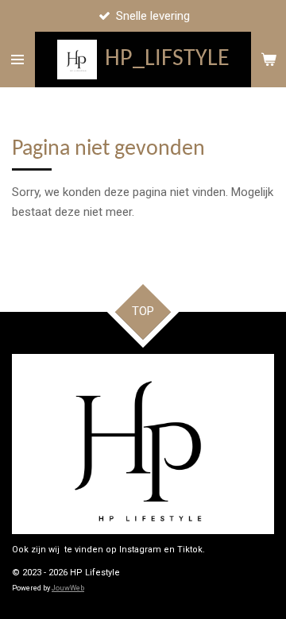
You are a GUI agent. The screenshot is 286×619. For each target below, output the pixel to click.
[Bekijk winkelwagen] (268, 59)
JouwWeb (68, 588)
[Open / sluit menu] (17, 59)
